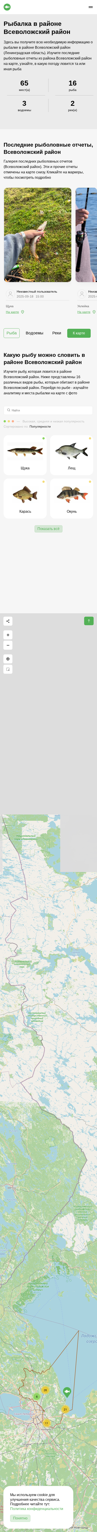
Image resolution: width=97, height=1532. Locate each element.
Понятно (20, 1518)
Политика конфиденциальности (36, 1509)
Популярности (40, 426)
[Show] (67, 1392)
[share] (7, 621)
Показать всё (48, 529)
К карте (79, 333)
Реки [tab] (56, 333)
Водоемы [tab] (34, 333)
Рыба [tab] (12, 333)
